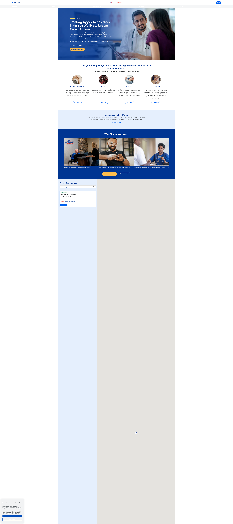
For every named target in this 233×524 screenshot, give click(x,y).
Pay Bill (218, 2)
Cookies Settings (12, 519)
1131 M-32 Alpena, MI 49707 (79, 42)
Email (73, 45)
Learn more (77, 102)
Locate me (92, 183)
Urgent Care (14, 6)
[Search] (94, 187)
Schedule (64, 205)
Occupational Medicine (98, 6)
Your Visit (181, 6)
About (220, 6)
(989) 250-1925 (94, 42)
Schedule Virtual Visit (124, 174)
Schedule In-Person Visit (77, 49)
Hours (80, 45)
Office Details (72, 205)
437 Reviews (78, 18)
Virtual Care (55, 6)
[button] (136, 433)
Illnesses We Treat (116, 122)
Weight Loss (141, 6)
